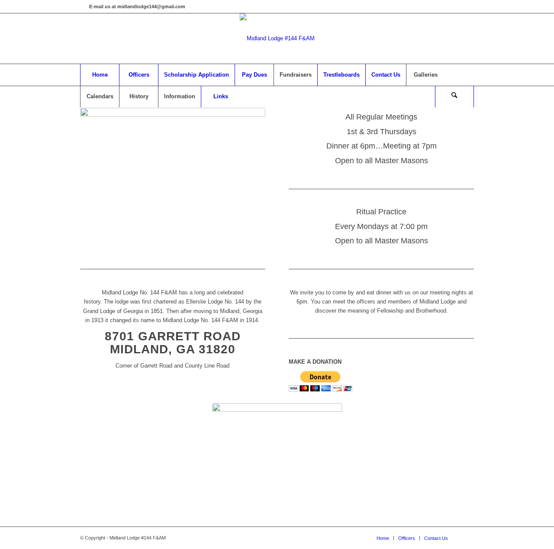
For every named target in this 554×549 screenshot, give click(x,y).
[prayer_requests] (277, 452)
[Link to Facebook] (82, 6)
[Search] (454, 96)
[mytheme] (277, 38)
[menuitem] (99, 75)
